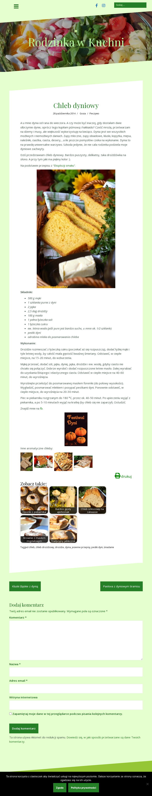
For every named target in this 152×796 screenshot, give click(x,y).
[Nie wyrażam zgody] (147, 784)
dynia (68, 547)
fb (41, 408)
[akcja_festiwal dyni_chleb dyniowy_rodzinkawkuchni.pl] (76, 429)
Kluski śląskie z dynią (25, 586)
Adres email (18, 680)
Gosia (83, 113)
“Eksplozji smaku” (64, 165)
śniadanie (109, 547)
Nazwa (15, 664)
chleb (32, 547)
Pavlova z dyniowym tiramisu (121, 586)
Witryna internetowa (23, 697)
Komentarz (18, 617)
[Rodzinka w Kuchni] (76, 32)
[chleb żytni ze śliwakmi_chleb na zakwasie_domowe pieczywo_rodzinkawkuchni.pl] (83, 461)
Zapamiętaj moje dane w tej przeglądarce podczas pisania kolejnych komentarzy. (67, 714)
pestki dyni (97, 547)
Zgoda (60, 787)
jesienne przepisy (81, 547)
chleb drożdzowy (45, 547)
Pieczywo (94, 113)
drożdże (59, 547)
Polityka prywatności (83, 787)
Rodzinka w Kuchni (76, 41)
